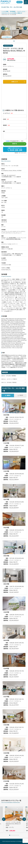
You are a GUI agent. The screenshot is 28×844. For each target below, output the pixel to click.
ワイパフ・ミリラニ (21, 11)
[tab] (9, 835)
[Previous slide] (3, 28)
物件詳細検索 (12, 11)
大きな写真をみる (7, 37)
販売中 (8, 395)
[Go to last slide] (4, 819)
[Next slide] (25, 28)
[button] (14, 28)
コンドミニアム (8, 45)
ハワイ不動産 (5, 11)
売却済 (21, 395)
